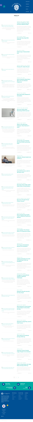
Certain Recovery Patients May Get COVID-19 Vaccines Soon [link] (23, 142)
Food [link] (17, 50)
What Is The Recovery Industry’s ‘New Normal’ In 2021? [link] (23, 126)
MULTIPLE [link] (7, 383)
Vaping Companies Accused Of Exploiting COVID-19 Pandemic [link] (23, 260)
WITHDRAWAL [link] (9, 387)
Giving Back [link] (22, 65)
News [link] (24, 139)
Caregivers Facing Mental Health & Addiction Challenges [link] (23, 276)
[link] (1, 5)
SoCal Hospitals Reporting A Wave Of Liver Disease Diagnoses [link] (23, 81)
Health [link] (17, 16)
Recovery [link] (24, 21)
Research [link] (27, 21)
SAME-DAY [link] (22, 383)
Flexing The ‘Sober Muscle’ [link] (23, 66)
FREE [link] (26, 387)
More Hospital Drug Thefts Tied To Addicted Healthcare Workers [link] (24, 216)
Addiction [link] (18, 21)
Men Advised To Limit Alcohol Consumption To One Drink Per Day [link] (24, 308)
